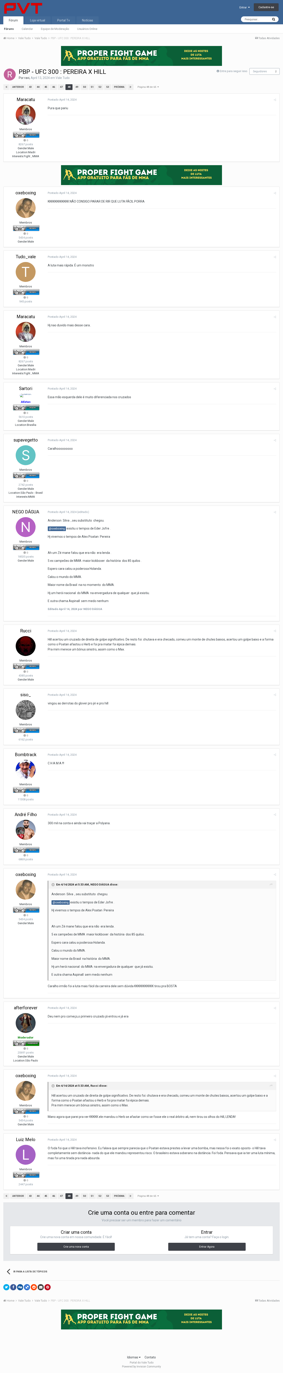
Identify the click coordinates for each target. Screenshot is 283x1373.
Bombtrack (25, 754)
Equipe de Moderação (55, 29)
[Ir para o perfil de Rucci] (26, 646)
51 (92, 87)
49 (76, 87)
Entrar (243, 7)
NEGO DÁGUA (25, 511)
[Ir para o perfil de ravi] (10, 74)
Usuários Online (87, 29)
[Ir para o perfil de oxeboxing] (26, 208)
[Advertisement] (141, 1341)
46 (53, 87)
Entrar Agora (206, 1246)
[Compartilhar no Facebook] (13, 1287)
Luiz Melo (25, 1139)
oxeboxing (25, 192)
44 (38, 87)
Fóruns (9, 29)
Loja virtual (37, 20)
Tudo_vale (26, 256)
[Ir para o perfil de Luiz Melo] (26, 1155)
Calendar (27, 29)
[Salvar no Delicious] (27, 1287)
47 (61, 87)
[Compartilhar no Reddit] (34, 1287)
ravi (26, 78)
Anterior (18, 87)
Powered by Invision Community (141, 1366)
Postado (62, 99)
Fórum (13, 20)
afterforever (26, 1007)
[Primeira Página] (6, 87)
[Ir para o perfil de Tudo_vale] (26, 272)
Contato (150, 1357)
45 (45, 87)
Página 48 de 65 (147, 87)
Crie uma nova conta (76, 1246)
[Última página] (130, 87)
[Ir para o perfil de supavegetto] (26, 455)
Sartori (25, 388)
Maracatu (26, 99)
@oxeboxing (57, 528)
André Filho (26, 814)
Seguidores (260, 71)
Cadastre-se (266, 7)
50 (84, 87)
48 (69, 87)
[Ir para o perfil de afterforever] (26, 1023)
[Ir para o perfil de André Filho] (26, 830)
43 (30, 87)
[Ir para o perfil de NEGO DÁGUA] (26, 527)
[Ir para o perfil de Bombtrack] (26, 770)
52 (100, 87)
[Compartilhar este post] (275, 99)
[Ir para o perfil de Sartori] (26, 395)
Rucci (25, 630)
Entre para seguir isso (233, 71)
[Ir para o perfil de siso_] (26, 710)
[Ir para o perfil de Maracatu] (26, 115)
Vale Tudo (63, 78)
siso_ (25, 694)
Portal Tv (63, 20)
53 (107, 87)
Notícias (87, 20)
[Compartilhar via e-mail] (41, 1287)
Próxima (119, 87)
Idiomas (133, 1357)
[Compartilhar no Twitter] (6, 1287)
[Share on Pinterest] (47, 1287)
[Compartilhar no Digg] (20, 1287)
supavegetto (25, 440)
